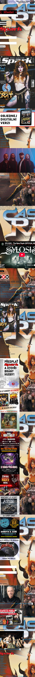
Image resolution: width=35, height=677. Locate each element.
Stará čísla (3, 143)
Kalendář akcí (4, 134)
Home (2, 127)
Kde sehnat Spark (5, 146)
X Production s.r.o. (23, 676)
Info (1, 136)
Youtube (16, 20)
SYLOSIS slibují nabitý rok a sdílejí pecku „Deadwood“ (14, 297)
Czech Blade (3, 667)
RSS (22, 20)
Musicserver (3, 668)
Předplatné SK (4, 141)
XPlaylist (2, 672)
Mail (19, 20)
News (1, 129)
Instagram (6, 20)
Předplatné (3, 663)
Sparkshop (3, 145)
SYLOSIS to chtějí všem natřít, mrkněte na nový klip (14, 285)
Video (1, 133)
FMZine (2, 670)
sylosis (7, 175)
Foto (1, 131)
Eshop (11, 20)
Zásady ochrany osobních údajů (11, 138)
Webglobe (3, 673)
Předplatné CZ (4, 139)
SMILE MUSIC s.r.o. (11, 676)
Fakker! (2, 665)
